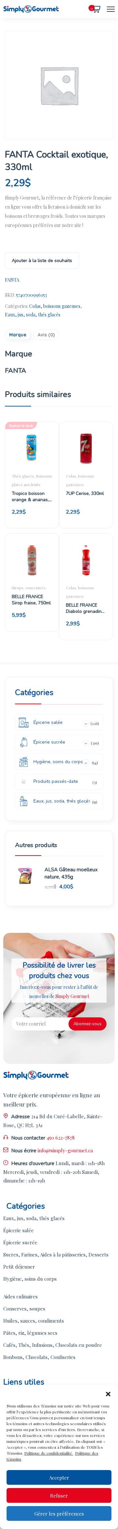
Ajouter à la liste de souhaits (42, 260)
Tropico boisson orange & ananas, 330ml (30, 496)
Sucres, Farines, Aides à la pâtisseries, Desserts (55, 1254)
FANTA (12, 280)
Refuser (59, 1495)
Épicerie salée (18, 1230)
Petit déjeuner (19, 1266)
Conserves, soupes (24, 1308)
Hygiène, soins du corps (30, 1278)
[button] (108, 1393)
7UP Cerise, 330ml (85, 493)
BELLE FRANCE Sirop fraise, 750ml (31, 600)
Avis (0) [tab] (46, 335)
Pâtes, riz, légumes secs (30, 1333)
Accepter (59, 1477)
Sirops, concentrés (29, 587)
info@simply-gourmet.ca (65, 1150)
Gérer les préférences (59, 1513)
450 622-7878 (61, 1137)
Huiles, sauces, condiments (33, 1320)
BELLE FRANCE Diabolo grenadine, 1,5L (85, 608)
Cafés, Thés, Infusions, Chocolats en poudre (52, 1345)
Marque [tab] (18, 335)
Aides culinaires (20, 1296)
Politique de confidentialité (48, 1453)
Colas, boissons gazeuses (54, 306)
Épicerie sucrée (20, 1242)
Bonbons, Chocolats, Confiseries (39, 1357)
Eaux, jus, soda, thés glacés (32, 314)
